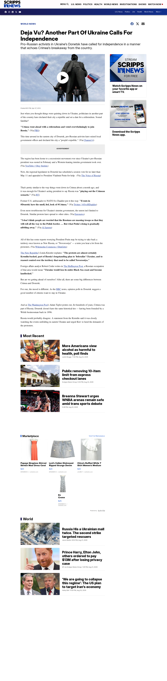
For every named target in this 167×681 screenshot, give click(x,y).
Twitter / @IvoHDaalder (85, 204)
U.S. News (76, 4)
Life (133, 12)
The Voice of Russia (90, 175)
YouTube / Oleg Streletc (36, 165)
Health (98, 4)
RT (37, 194)
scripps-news (13, 12)
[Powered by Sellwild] (101, 511)
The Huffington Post (73, 266)
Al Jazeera (46, 227)
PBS (36, 130)
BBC (58, 289)
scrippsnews (6, 12)
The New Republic (29, 252)
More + (158, 12)
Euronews (79, 214)
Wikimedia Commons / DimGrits (50, 246)
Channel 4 (88, 140)
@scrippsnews (20, 12)
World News (111, 4)
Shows (142, 4)
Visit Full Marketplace (97, 436)
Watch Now (155, 4)
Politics (87, 4)
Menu (63, 4)
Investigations (128, 4)
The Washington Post (38, 304)
